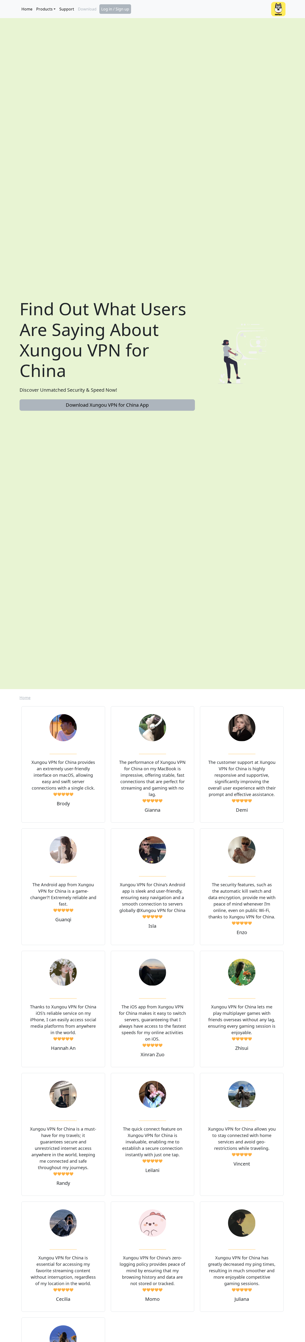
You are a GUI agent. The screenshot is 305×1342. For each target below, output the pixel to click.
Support (66, 9)
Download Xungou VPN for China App (107, 405)
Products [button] (44, 9)
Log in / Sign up (115, 9)
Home (26, 9)
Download (87, 9)
